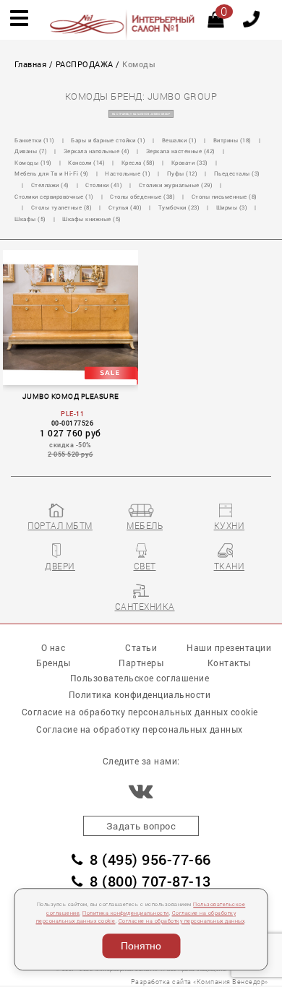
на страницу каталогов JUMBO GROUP (141, 114)
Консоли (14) (86, 162)
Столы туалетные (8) (62, 207)
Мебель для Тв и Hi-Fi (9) (51, 173)
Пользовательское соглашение (140, 678)
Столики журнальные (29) (176, 185)
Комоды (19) (33, 162)
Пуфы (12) (182, 173)
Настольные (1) (127, 173)
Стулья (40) (125, 207)
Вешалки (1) (179, 140)
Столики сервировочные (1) (54, 196)
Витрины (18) (232, 140)
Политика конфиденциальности (125, 913)
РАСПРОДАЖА (85, 64)
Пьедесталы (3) (237, 173)
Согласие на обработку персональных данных (182, 921)
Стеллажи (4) (50, 185)
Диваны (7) (30, 151)
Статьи (141, 647)
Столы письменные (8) (224, 196)
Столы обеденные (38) (142, 196)
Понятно (141, 946)
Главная (30, 64)
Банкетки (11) (34, 140)
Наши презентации (229, 647)
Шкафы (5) (30, 219)
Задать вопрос (141, 825)
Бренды (53, 663)
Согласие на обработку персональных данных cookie (140, 711)
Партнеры (141, 663)
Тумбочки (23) (179, 207)
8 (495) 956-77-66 (150, 859)
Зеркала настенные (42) (180, 151)
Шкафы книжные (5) (91, 219)
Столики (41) (103, 185)
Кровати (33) (189, 162)
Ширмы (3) (232, 207)
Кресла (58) (138, 162)
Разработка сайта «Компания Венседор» (199, 982)
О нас (53, 647)
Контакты (229, 663)
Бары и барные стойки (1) (108, 140)
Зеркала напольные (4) (97, 151)
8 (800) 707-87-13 (150, 881)
